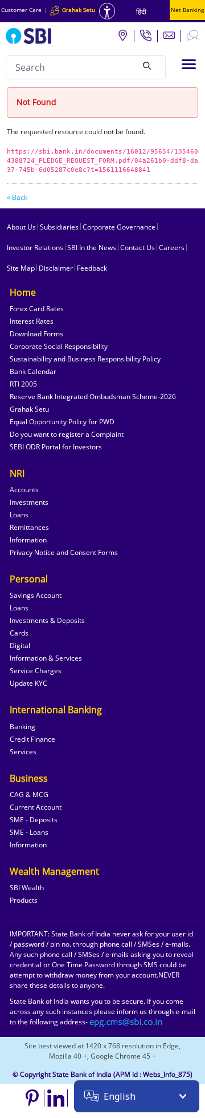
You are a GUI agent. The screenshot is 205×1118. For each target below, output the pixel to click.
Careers (171, 247)
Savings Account (36, 595)
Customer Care (21, 10)
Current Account (36, 807)
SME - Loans (29, 832)
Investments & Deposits (47, 620)
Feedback (92, 268)
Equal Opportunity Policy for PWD (62, 422)
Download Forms (36, 334)
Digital (20, 645)
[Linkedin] (56, 1098)
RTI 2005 (23, 384)
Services (23, 752)
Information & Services (46, 658)
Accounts (24, 489)
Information (28, 540)
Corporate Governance (119, 227)
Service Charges (36, 670)
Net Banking (187, 10)
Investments (29, 502)
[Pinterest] (32, 1098)
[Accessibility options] (107, 11)
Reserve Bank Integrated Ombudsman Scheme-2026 (93, 396)
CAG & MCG (29, 794)
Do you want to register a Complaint (67, 434)
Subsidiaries (59, 227)
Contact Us (137, 247)
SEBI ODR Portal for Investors (56, 447)
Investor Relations (35, 247)
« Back (17, 197)
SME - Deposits (34, 820)
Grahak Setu (29, 409)
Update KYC (28, 683)
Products (24, 900)
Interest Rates (32, 321)
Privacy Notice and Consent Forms (64, 552)
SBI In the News (91, 247)
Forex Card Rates (37, 308)
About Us (21, 227)
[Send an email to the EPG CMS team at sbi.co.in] (126, 1022)
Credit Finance (32, 739)
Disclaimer (56, 268)
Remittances (29, 527)
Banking (22, 726)
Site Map (21, 268)
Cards (19, 633)
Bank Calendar (33, 371)
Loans (19, 515)
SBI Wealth (27, 887)
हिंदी (141, 12)
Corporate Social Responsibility (59, 346)
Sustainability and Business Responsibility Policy (85, 359)
